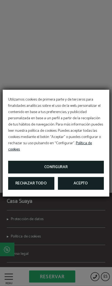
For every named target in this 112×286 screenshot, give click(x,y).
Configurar (56, 167)
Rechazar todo (31, 183)
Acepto (81, 183)
